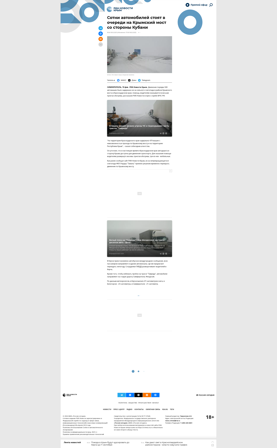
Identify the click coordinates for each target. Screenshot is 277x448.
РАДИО (129, 409)
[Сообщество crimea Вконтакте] (130, 395)
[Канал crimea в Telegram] (122, 395)
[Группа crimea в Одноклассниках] (147, 395)
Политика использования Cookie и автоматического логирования (83, 428)
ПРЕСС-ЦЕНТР (118, 409)
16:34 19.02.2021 (112, 32)
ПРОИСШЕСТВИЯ (144, 403)
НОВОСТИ (107, 409)
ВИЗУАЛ (155, 403)
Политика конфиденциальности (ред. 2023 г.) (80, 432)
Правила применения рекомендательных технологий (83, 434)
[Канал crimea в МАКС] (155, 395)
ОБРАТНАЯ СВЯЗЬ (153, 409)
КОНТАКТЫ (139, 409)
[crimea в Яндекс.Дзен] (138, 395)
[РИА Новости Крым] (119, 9)
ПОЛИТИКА (122, 403)
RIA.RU (165, 409)
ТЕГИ (172, 409)
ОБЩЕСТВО (132, 403)
